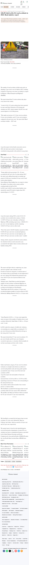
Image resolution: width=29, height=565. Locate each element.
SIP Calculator (11, 510)
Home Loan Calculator (15, 512)
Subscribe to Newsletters (15, 519)
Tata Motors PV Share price (7, 486)
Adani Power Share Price (6, 483)
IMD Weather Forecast (6, 497)
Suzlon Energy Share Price (6, 481)
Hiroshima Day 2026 (14, 497)
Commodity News (5, 528)
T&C (14, 538)
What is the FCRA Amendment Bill (8, 499)
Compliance (4, 542)
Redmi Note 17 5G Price (6, 503)
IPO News (22, 526)
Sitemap (21, 542)
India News (5, 11)
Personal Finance (5, 530)
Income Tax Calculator (6, 508)
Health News (15, 532)
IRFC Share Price (15, 483)
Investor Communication (11, 540)
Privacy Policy (18, 538)
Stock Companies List (5, 519)
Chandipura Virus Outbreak (23, 495)
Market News (16, 526)
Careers (3, 545)
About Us (10, 538)
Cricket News (19, 528)
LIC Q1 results (14, 503)
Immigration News (13, 528)
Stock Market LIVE (5, 492)
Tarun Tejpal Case (19, 501)
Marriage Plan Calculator (17, 514)
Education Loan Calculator (6, 514)
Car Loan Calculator (5, 512)
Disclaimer (4, 540)
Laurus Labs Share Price (19, 499)
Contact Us (9, 542)
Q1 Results (12, 492)
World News (19, 530)
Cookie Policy (25, 538)
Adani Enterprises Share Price (18, 481)
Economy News (21, 532)
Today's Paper (4, 538)
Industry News (24, 530)
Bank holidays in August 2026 (20, 492)
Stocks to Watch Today (13, 495)
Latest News (4, 526)
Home (2, 11)
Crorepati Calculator (15, 508)
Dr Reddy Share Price (6, 488)
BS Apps (7, 545)
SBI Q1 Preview (5, 495)
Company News (10, 526)
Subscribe (26, 542)
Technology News (12, 530)
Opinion (10, 532)
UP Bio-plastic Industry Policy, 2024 (8, 501)
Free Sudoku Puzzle (24, 519)
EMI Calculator (4, 510)
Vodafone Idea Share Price (15, 488)
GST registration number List (22, 540)
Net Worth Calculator (24, 508)
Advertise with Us (16, 542)
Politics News (9, 535)
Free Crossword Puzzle (6, 521)
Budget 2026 (15, 535)
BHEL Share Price (16, 486)
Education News (5, 532)
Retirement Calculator (19, 510)
